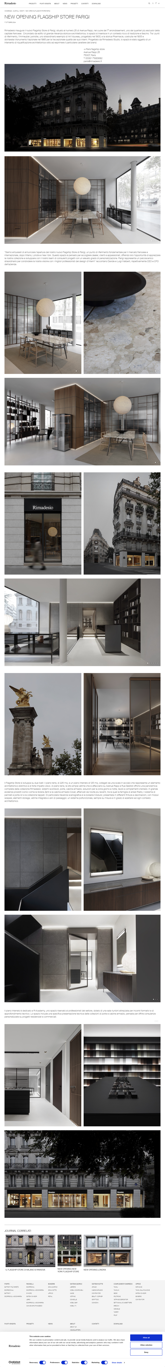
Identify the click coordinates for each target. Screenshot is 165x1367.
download (96, 4)
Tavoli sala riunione (143, 1290)
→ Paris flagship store (94, 49)
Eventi (22, 11)
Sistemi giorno (76, 1284)
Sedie (115, 1293)
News (65, 4)
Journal (16, 11)
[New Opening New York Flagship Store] (69, 1254)
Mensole (117, 1309)
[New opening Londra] (108, 1253)
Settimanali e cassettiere (123, 1303)
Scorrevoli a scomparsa (13, 1296)
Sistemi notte (97, 1284)
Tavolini (116, 1290)
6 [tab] (157, 663)
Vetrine (72, 1296)
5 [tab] (155, 663)
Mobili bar (73, 1303)
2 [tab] (153, 240)
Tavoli (116, 1287)
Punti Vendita (45, 4)
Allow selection (146, 1345)
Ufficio (50, 1293)
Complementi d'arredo (123, 1284)
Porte (6, 1284)
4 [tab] (157, 240)
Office (138, 1284)
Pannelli (30, 1284)
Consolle (73, 1299)
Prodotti (32, 4)
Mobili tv (73, 1306)
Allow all (146, 1338)
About (56, 4)
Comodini (95, 1303)
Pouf (115, 1315)
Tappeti (116, 1312)
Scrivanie (139, 1287)
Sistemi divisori (31, 1296)
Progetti (74, 4)
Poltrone (117, 1296)
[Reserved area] (153, 3)
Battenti (7, 1293)
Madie (72, 1293)
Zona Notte (52, 1290)
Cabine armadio (97, 1290)
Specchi (116, 1306)
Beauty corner (97, 1296)
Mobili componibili (76, 1290)
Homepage (8, 11)
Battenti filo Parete (11, 1287)
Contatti (84, 4)
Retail (50, 1296)
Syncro (29, 1293)
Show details (117, 1363)
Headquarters (75, 1330)
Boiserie (51, 1284)
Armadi (94, 1287)
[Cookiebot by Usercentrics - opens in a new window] (14, 1362)
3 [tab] (155, 240)
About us (73, 1327)
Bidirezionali (9, 1290)
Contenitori (96, 1293)
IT (156, 3)
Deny (146, 1352)
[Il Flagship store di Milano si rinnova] (30, 1253)
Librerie (73, 1287)
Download (118, 1324)
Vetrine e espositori (121, 1299)
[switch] (64, 1362)
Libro (28, 1299)
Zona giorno (52, 1287)
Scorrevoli (30, 1287)
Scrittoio (95, 1299)
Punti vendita (10, 1324)
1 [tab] (151, 240)
